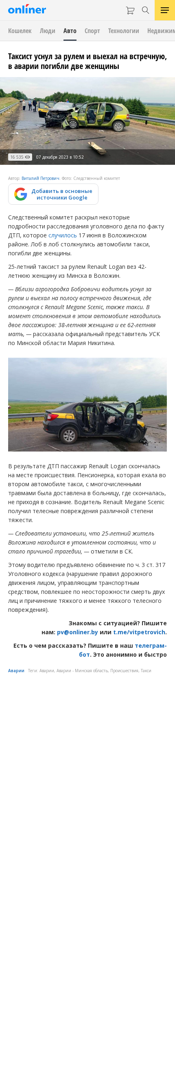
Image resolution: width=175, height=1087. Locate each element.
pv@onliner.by (77, 632)
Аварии (16, 670)
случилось (62, 235)
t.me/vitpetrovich (139, 632)
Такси (146, 670)
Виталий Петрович (40, 178)
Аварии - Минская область (82, 670)
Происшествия (124, 670)
